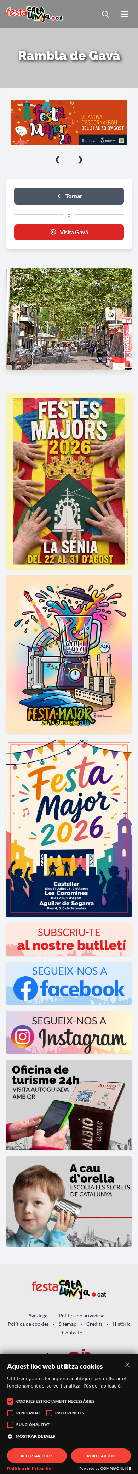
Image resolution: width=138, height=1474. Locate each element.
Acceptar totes (37, 1455)
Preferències (69, 1413)
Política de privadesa (81, 1315)
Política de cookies (28, 1324)
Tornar (73, 195)
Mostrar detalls (35, 1436)
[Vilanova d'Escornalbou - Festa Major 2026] (69, 122)
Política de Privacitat (30, 1469)
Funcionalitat (33, 1424)
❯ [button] (80, 159)
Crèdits (94, 1324)
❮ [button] (57, 159)
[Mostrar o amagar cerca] (105, 14)
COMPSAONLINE (115, 1468)
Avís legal (38, 1315)
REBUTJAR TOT (101, 1455)
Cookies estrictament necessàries (55, 1401)
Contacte (72, 1332)
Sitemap (67, 1324)
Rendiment (28, 1413)
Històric (122, 1324)
